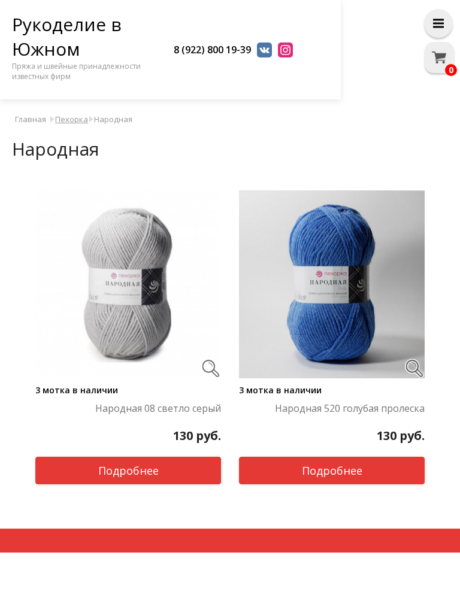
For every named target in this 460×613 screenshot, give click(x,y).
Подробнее (128, 470)
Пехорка (71, 119)
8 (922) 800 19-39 (212, 49)
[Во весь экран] (211, 368)
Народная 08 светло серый (158, 408)
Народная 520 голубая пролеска (350, 408)
